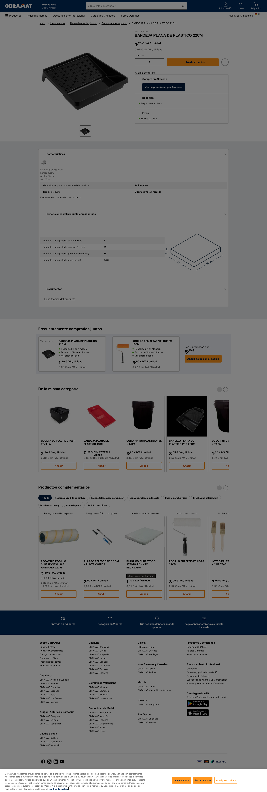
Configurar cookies (225, 780)
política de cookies (58, 789)
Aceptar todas (181, 780)
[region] (133, 780)
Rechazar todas (203, 780)
